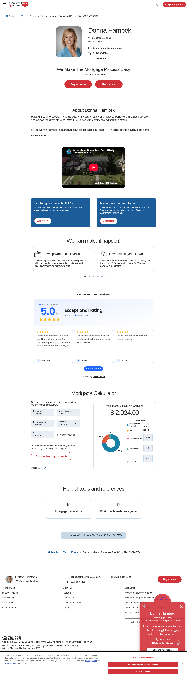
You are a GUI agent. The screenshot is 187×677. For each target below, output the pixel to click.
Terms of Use (8, 588)
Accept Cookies (143, 671)
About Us (67, 588)
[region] (93, 664)
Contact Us (68, 598)
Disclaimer (130, 588)
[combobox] (68, 423)
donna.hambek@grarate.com (85, 577)
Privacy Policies (10, 593)
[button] (4, 4)
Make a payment (122, 577)
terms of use (9, 663)
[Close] (183, 664)
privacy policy (91, 661)
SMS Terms (7, 602)
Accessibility (8, 598)
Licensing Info (9, 607)
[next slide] (107, 276)
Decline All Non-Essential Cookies (143, 664)
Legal (66, 607)
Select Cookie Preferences (143, 657)
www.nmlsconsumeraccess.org (63, 645)
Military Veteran (67, 435)
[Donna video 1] (93, 167)
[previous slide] (80, 276)
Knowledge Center (72, 602)
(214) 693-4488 (77, 582)
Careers (67, 593)
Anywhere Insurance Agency (138, 593)
